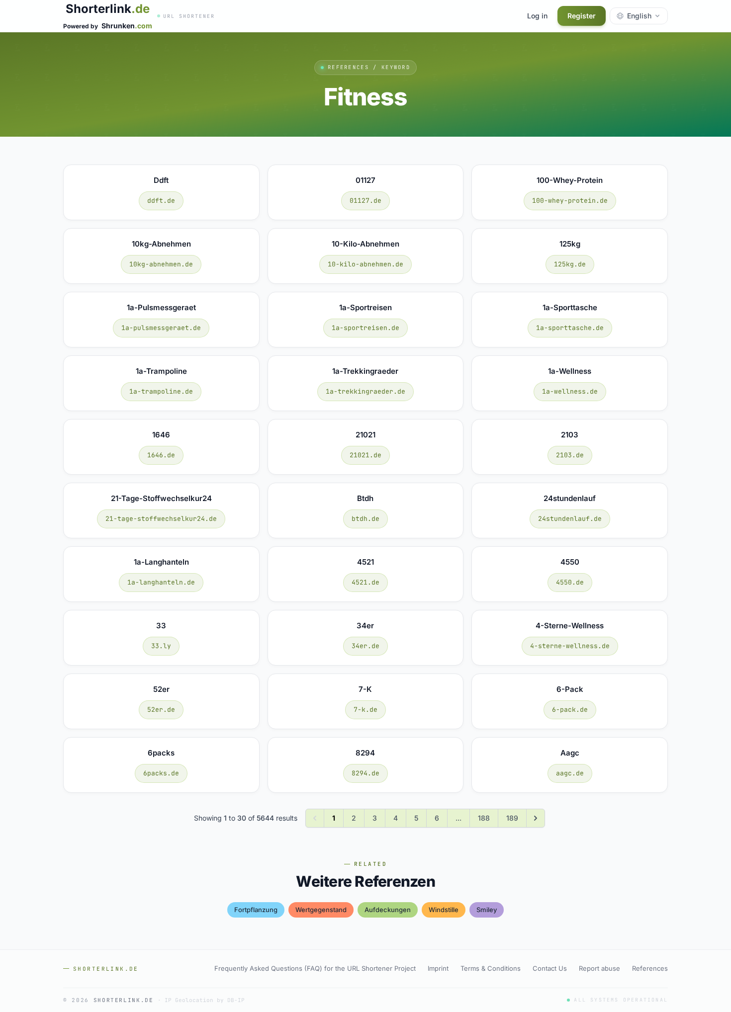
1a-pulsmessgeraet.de (161, 328)
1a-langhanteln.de (161, 582)
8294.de (365, 773)
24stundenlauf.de (570, 518)
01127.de (365, 200)
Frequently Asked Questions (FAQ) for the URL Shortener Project (315, 968)
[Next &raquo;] (535, 818)
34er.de (365, 646)
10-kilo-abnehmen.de (365, 264)
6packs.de (161, 773)
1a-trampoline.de (161, 391)
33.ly (161, 646)
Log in (537, 15)
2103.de (570, 455)
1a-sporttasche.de (570, 328)
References (650, 968)
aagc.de (570, 773)
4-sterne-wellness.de (570, 646)
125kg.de (570, 264)
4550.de (570, 582)
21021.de (365, 455)
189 (512, 818)
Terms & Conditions (490, 968)
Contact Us (550, 968)
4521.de (365, 582)
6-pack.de (570, 709)
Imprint (438, 968)
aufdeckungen (388, 910)
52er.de (161, 709)
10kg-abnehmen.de (161, 264)
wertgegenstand (321, 910)
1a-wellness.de (570, 391)
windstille (443, 910)
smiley (486, 910)
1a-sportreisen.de (365, 328)
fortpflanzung (255, 910)
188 (484, 818)
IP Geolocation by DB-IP (205, 1000)
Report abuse (599, 968)
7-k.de (365, 709)
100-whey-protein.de (570, 200)
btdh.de (365, 518)
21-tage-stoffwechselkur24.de (161, 518)
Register (581, 15)
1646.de (161, 455)
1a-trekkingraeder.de (365, 391)
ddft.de (161, 200)
